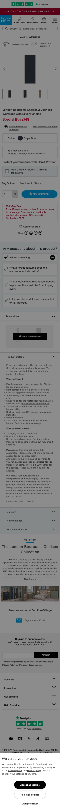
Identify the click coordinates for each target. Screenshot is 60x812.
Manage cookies (30, 803)
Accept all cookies (30, 784)
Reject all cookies (30, 794)
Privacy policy (34, 770)
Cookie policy (15, 770)
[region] (30, 782)
